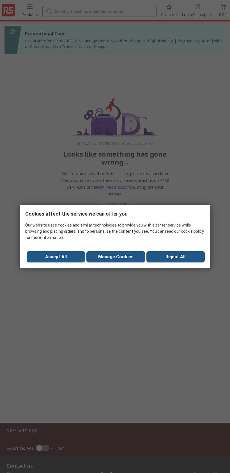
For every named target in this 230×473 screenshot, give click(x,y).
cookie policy (192, 231)
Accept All (56, 256)
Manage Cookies (116, 256)
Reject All (175, 256)
